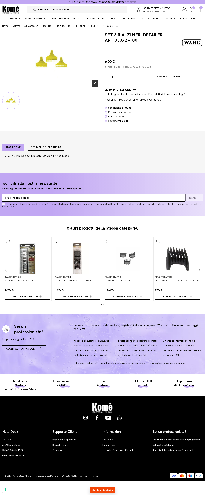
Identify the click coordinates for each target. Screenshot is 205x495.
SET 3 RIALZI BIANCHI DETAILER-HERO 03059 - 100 (177, 280)
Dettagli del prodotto (46, 147)
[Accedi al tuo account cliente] (184, 9)
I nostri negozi (109, 444)
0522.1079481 (14, 439)
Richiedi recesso (102, 489)
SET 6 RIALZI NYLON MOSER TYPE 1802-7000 (74, 280)
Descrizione (13, 147)
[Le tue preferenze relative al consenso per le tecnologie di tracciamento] (5, 490)
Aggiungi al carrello (170, 76)
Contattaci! (155, 99)
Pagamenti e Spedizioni (64, 439)
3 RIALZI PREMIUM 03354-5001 (118, 280)
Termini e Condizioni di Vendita (118, 450)
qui (164, 11)
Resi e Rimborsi (60, 444)
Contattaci (57, 450)
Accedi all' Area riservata (166, 450)
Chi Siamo (107, 439)
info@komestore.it (11, 444)
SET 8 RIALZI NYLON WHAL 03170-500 (21, 280)
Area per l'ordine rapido (132, 99)
